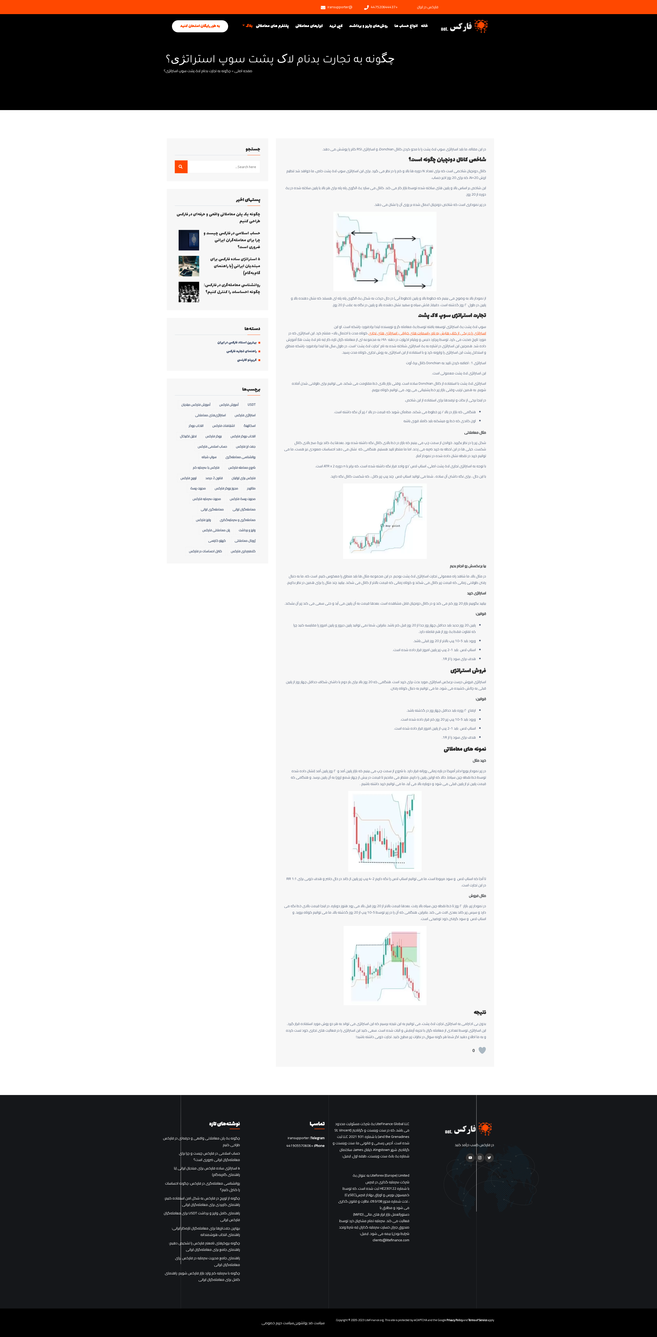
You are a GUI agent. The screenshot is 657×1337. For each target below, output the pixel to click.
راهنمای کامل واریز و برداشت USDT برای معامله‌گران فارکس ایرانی (202, 1216)
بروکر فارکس (214, 436)
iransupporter (298, 1138)
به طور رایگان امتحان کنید (200, 26)
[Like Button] (482, 1050)
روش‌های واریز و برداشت (368, 26)
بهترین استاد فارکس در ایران (237, 343)
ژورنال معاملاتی (245, 541)
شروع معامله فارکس (242, 467)
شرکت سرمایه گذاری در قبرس (387, 1182)
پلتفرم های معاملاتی (272, 26)
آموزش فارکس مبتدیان (195, 405)
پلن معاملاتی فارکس (216, 530)
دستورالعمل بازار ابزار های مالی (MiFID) (381, 1214)
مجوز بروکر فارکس (226, 488)
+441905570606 (299, 1146)
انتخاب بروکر (196, 426)
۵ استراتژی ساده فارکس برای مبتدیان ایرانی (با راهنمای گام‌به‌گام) (235, 266)
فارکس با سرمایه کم (206, 467)
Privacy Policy (455, 1320)
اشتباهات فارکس (223, 426)
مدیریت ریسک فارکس (243, 499)
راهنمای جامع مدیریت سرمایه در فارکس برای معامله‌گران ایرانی (207, 1261)
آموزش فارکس (229, 405)
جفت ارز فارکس (246, 446)
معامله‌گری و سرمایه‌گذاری (238, 520)
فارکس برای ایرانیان (244, 478)
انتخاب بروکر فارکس (243, 436)
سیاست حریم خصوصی (278, 1323)
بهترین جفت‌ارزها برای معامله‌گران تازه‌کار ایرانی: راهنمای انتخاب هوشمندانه (206, 1231)
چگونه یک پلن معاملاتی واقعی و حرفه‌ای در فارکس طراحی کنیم (218, 218)
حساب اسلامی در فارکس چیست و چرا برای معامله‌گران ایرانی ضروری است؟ (232, 240)
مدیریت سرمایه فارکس (207, 499)
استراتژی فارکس (245, 415)
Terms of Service (477, 1320)
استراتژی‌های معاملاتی (210, 415)
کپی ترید (336, 26)
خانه (424, 26)
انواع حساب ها (406, 26)
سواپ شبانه (209, 457)
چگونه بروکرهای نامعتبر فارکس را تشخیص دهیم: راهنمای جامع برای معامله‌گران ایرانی (204, 1246)
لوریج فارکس (189, 478)
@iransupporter (339, 7)
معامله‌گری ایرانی (212, 509)
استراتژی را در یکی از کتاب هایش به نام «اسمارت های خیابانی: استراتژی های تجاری (427, 333)
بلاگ (249, 26)
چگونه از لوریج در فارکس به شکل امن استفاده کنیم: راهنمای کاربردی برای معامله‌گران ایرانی (202, 1201)
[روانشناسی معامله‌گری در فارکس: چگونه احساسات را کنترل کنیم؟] (189, 292)
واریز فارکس (203, 520)
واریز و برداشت (247, 530)
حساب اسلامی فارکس (212, 446)
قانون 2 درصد (214, 478)
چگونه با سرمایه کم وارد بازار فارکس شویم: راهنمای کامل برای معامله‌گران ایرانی (202, 1276)
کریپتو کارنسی (247, 360)
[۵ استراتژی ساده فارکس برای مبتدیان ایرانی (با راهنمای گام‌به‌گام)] (189, 266)
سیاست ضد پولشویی (309, 1323)
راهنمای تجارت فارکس (241, 351)
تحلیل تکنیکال (188, 436)
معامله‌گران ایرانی (244, 509)
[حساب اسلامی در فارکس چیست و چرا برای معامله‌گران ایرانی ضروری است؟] (189, 240)
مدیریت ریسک (198, 488)
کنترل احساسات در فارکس (205, 551)
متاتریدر (251, 488)
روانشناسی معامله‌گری (241, 457)
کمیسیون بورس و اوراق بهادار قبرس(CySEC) (377, 1195)
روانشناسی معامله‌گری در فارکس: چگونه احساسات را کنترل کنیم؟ (232, 289)
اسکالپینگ (250, 426)
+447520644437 (384, 7)
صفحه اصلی (243, 71)
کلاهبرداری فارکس (243, 551)
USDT (252, 405)
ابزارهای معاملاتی (309, 26)
